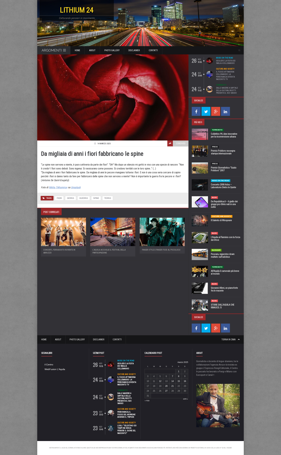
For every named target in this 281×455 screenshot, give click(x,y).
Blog (214, 197)
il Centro (49, 364)
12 (160, 381)
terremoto (221, 85)
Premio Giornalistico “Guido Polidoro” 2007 (223, 169)
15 (179, 381)
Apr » (185, 399)
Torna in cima (228, 339)
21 (172, 386)
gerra (70, 198)
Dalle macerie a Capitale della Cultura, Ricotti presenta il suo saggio (227, 90)
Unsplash (76, 187)
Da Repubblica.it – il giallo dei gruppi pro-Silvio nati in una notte (224, 204)
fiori (59, 198)
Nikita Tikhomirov (58, 187)
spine (96, 198)
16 (185, 381)
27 (166, 391)
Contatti (153, 50)
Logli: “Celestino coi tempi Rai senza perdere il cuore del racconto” (126, 429)
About (92, 50)
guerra (83, 198)
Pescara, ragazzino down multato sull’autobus (222, 255)
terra (107, 198)
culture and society (225, 69)
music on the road (224, 58)
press (215, 147)
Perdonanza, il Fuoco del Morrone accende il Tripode (126, 414)
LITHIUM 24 (77, 10)
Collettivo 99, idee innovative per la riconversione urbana (224, 135)
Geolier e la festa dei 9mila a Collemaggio (225, 62)
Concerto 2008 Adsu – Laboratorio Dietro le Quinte (223, 186)
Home (77, 50)
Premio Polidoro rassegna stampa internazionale (223, 152)
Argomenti (52, 50)
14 (172, 381)
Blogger (216, 250)
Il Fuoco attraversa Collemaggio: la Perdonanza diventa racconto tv (225, 76)
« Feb (147, 401)
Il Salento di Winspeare (221, 220)
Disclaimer (134, 50)
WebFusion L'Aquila (55, 369)
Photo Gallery (112, 50)
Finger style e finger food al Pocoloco (161, 250)
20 (166, 386)
